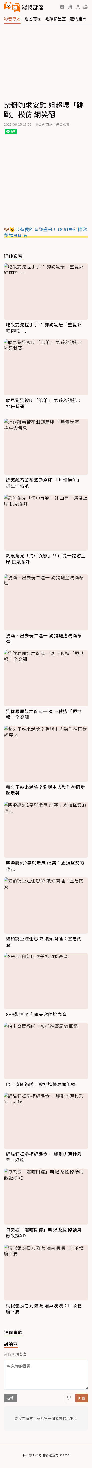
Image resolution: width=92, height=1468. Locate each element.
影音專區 (12, 19)
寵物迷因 (78, 19)
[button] (62, 6)
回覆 (81, 1397)
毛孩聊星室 (55, 19)
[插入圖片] (69, 1398)
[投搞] (69, 6)
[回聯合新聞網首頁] (12, 7)
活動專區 (33, 19)
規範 (10, 1397)
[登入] (77, 7)
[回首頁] (23, 7)
